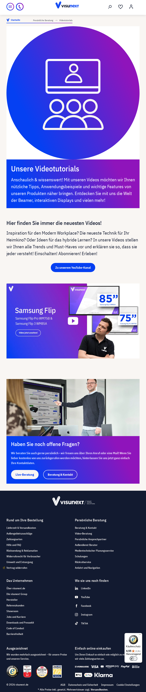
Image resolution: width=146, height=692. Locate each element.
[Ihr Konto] (131, 7)
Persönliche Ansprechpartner (90, 539)
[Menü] (10, 6)
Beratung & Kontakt (86, 528)
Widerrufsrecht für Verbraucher (23, 556)
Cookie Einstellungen (128, 684)
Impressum (107, 684)
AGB (62, 684)
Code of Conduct (15, 628)
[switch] (133, 658)
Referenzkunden (15, 605)
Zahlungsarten (14, 539)
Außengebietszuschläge (19, 533)
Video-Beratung (83, 533)
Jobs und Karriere (16, 617)
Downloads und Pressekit (20, 622)
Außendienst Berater (86, 545)
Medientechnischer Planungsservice (94, 550)
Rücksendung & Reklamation (22, 550)
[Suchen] (110, 7)
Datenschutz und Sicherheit (83, 684)
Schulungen (81, 556)
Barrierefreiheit (14, 634)
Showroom (12, 611)
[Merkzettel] (120, 7)
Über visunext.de (15, 588)
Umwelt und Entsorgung (19, 562)
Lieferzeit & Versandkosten (21, 528)
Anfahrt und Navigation (87, 567)
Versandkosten (99, 689)
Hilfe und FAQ (13, 545)
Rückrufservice (83, 562)
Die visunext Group (16, 594)
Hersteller (12, 599)
